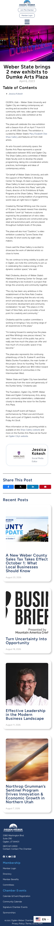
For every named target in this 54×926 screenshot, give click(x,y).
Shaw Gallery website (30, 429)
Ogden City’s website (18, 436)
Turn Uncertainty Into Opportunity (26, 641)
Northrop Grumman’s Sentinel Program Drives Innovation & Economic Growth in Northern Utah (26, 794)
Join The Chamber (27, 10)
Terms (28, 923)
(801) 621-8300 (10, 846)
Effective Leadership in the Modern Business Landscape (26, 714)
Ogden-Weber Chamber (22, 920)
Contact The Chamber (21, 849)
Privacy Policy (18, 923)
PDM (40, 923)
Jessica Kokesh (16, 93)
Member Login (27, 15)
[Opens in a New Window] (4, 856)
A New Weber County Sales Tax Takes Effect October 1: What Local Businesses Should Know (27, 563)
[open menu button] (27, 22)
